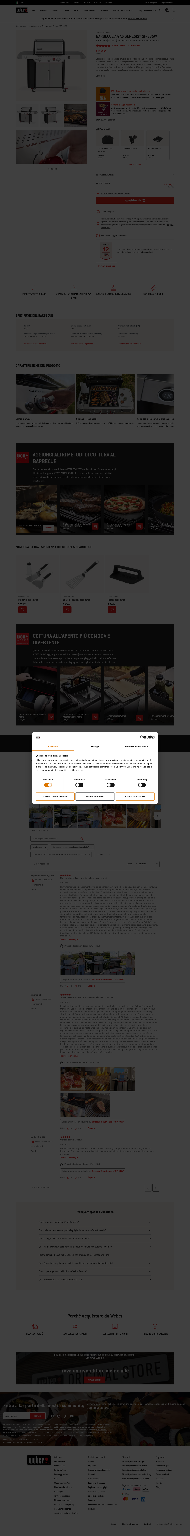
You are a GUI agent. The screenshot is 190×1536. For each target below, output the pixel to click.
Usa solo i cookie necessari (55, 796)
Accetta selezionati (95, 796)
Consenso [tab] (53, 747)
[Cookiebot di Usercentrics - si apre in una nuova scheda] (142, 737)
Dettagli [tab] (95, 747)
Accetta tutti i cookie (135, 796)
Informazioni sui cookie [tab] (136, 747)
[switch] (79, 785)
